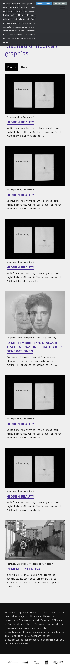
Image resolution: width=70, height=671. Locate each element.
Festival (11, 563)
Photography (14, 117)
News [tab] (24, 67)
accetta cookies (43, 4)
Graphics (27, 117)
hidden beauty (20, 122)
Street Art (39, 337)
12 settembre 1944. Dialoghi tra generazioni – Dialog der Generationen (34, 347)
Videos (48, 563)
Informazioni (60, 4)
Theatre (51, 337)
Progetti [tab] (11, 67)
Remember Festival (24, 569)
